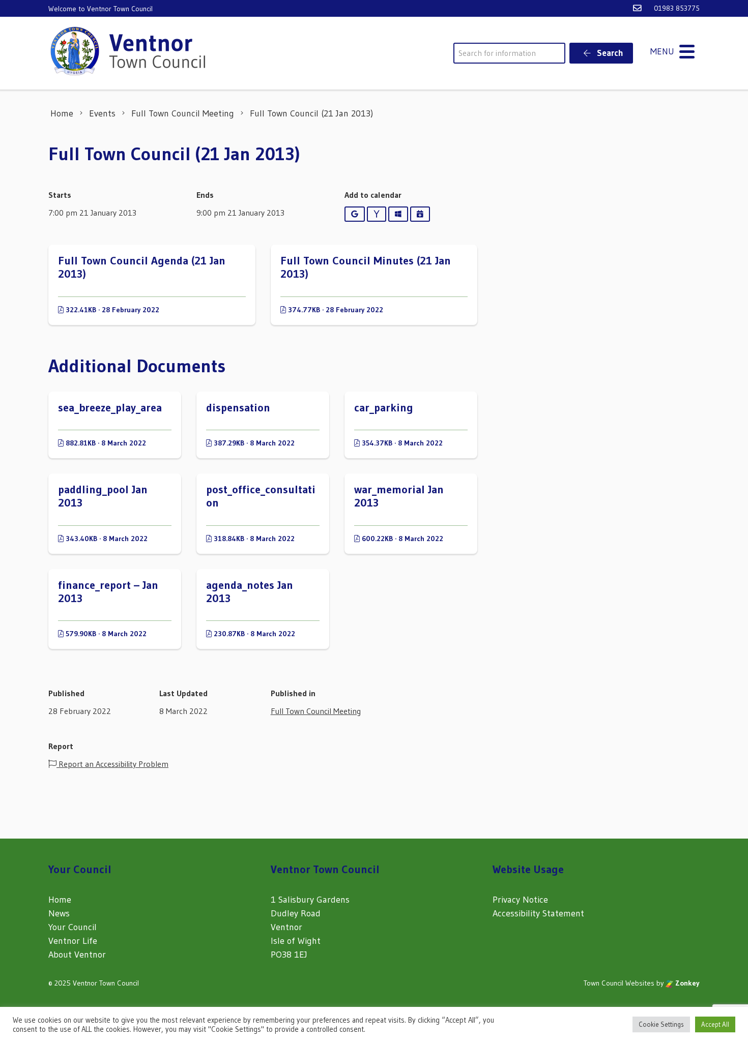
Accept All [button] (715, 1024)
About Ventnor (77, 954)
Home (59, 899)
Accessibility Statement (538, 913)
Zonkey (686, 983)
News (59, 913)
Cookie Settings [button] (661, 1024)
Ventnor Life (72, 940)
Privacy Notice (520, 899)
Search (609, 52)
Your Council (72, 927)
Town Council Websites (619, 983)
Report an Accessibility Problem (112, 764)
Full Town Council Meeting (316, 711)
